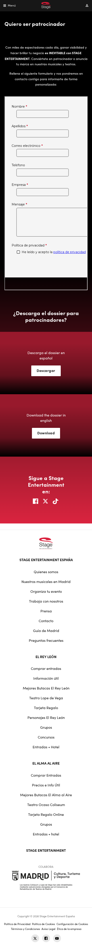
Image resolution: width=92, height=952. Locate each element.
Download (46, 432)
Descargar (46, 370)
